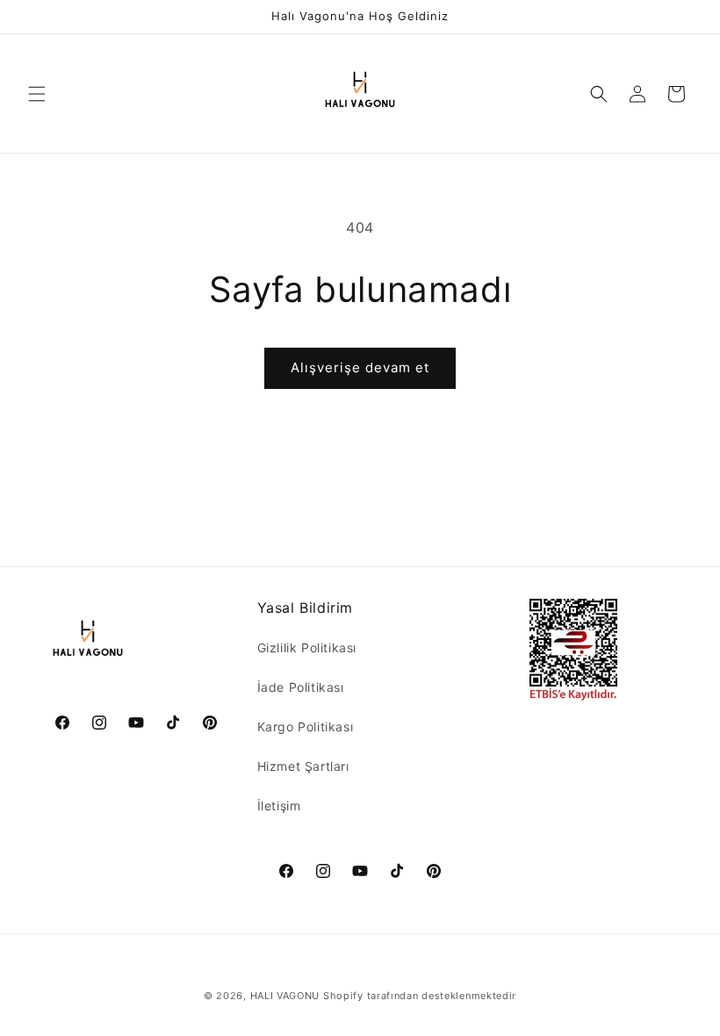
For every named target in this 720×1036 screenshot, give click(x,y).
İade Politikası (300, 687)
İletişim (279, 805)
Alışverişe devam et (360, 367)
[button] (37, 94)
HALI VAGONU (285, 995)
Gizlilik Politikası (306, 647)
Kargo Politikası (305, 726)
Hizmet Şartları (303, 766)
